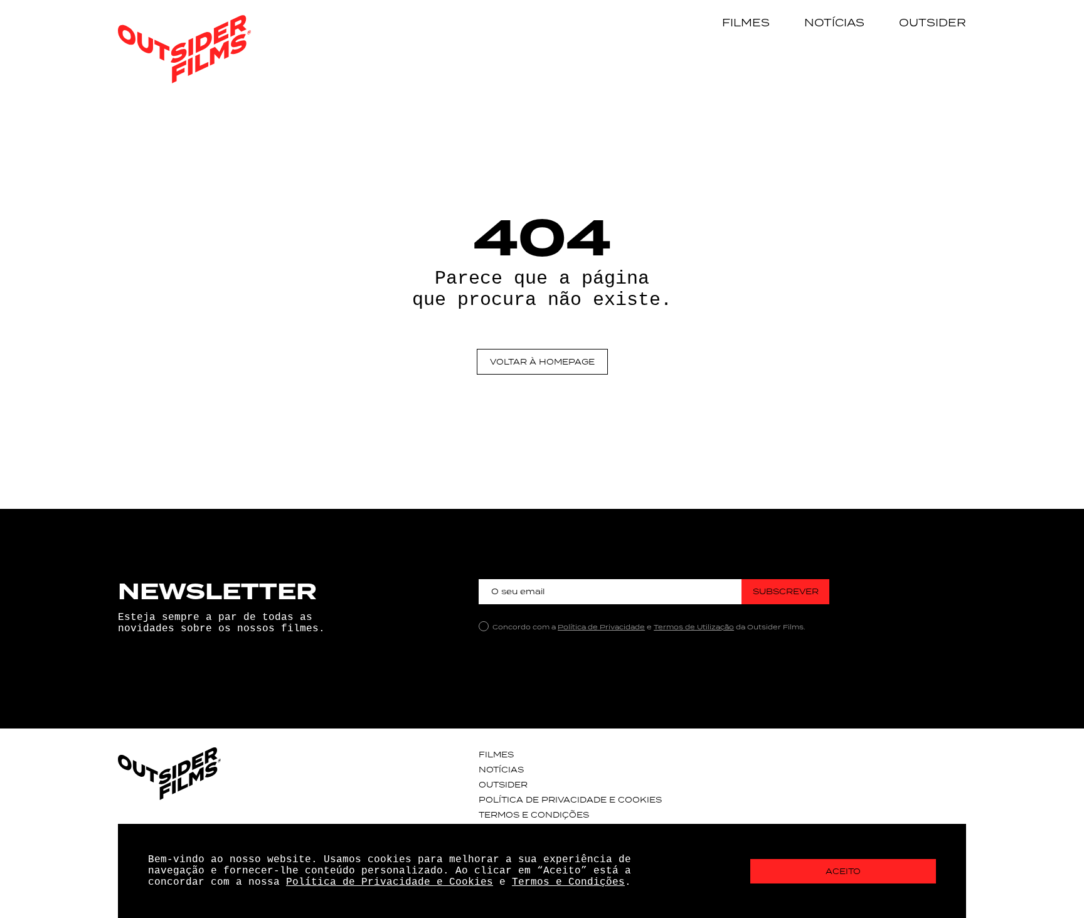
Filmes (746, 22)
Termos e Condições (534, 814)
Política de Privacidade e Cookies (570, 799)
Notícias (834, 22)
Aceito (843, 871)
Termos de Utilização (694, 626)
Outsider (932, 22)
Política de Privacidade (601, 626)
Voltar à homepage (542, 361)
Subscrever (786, 591)
